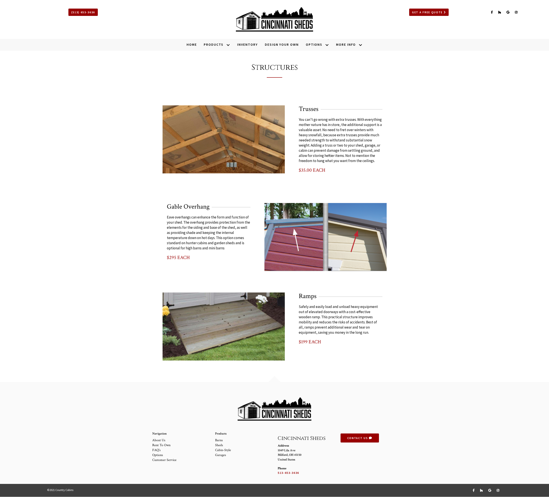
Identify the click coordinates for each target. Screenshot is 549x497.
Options (157, 455)
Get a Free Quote (428, 12)
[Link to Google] (509, 12)
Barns (219, 440)
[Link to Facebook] (492, 12)
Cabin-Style (223, 450)
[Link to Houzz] (500, 12)
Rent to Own (161, 445)
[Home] (274, 19)
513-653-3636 (288, 473)
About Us (158, 440)
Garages (220, 455)
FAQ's (156, 450)
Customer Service (164, 460)
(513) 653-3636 (83, 12)
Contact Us (358, 438)
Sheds (219, 445)
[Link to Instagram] (516, 12)
